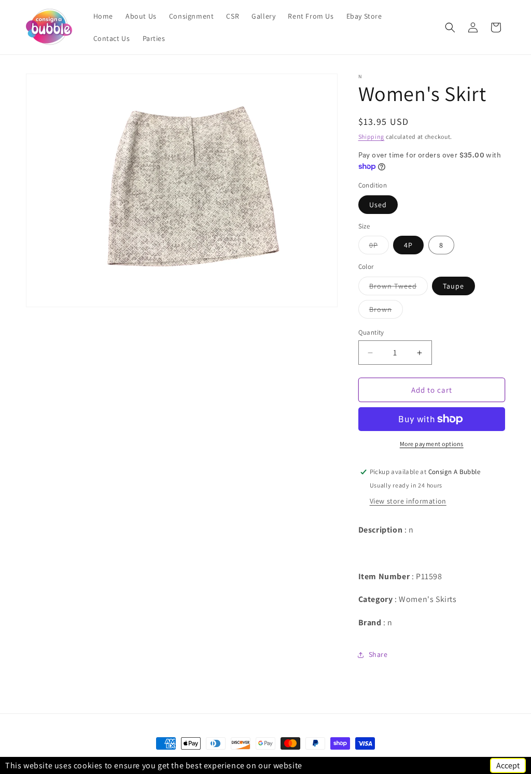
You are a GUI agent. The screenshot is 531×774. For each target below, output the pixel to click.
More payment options (432, 444)
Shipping (371, 136)
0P (379, 247)
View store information (408, 501)
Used (378, 204)
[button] (450, 27)
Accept (508, 765)
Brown (386, 311)
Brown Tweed (398, 288)
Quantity (371, 332)
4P (408, 245)
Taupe (453, 286)
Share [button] (378, 654)
